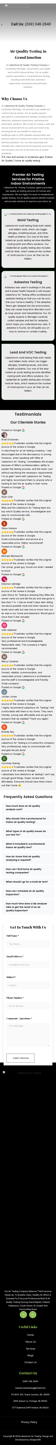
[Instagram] (32, 1314)
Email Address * (15, 956)
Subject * (11, 977)
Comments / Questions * (19, 1018)
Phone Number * (15, 997)
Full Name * (12, 935)
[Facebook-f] (23, 1314)
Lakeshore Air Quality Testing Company (28, 65)
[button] (48, 10)
